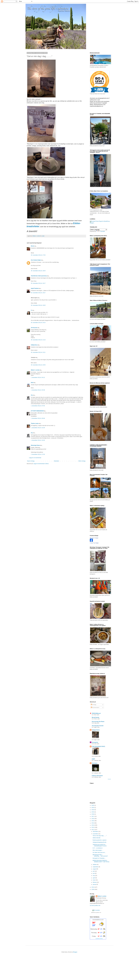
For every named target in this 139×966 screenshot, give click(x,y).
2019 (93, 812)
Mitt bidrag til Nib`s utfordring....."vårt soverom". (100, 855)
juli (94, 871)
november (95, 833)
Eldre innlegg (81, 461)
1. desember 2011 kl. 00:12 (38, 377)
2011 (93, 829)
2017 (93, 816)
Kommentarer (95, 707)
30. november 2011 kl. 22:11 (38, 352)
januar (94, 884)
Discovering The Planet (98, 721)
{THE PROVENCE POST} (98, 746)
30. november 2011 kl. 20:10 (38, 322)
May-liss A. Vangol (94, 537)
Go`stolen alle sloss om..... (99, 852)
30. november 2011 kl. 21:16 (38, 339)
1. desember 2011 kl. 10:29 (38, 427)
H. (31, 310)
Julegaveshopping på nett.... (100, 842)
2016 (93, 818)
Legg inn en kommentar (35, 457)
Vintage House (96, 730)
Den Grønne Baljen (36, 260)
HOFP (93, 759)
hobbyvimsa (34, 345)
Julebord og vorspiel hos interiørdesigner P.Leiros (100, 845)
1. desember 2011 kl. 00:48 (38, 390)
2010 (93, 887)
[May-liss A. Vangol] (91, 541)
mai (94, 875)
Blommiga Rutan (35, 445)
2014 (93, 823)
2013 (93, 825)
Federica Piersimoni (97, 775)
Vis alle (109, 779)
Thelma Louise (35, 423)
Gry (32, 395)
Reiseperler (95, 742)
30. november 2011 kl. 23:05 (38, 365)
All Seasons (34, 327)
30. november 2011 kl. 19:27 (38, 292)
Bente (32, 246)
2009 (93, 889)
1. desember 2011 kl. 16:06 (38, 440)
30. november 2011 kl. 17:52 (38, 255)
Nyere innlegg (30, 461)
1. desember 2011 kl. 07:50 (38, 405)
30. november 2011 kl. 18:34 (38, 270)
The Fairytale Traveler (98, 725)
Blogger (75, 952)
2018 (93, 814)
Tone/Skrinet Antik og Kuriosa (39, 276)
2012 (93, 827)
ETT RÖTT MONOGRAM (37, 411)
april (94, 878)
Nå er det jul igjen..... (98, 850)
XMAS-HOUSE (96, 838)
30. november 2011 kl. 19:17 (38, 283)
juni (94, 873)
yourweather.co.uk (97, 919)
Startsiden (56, 461)
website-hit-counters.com (96, 912)
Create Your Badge (94, 542)
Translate (102, 231)
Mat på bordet (95, 717)
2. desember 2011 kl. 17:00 (38, 454)
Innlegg (94, 704)
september (96, 866)
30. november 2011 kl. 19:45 (38, 305)
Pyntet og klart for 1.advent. (100, 840)
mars (94, 880)
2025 (93, 805)
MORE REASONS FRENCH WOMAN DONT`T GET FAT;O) (101, 861)
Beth (32, 382)
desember (95, 831)
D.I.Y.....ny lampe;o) (97, 848)
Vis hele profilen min (95, 905)
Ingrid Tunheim (35, 288)
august (95, 869)
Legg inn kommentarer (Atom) (41, 463)
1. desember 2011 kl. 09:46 (38, 418)
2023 (93, 809)
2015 (93, 820)
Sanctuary (94, 763)
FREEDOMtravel (96, 713)
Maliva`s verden (35, 370)
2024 (93, 807)
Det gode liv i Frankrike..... (99, 858)
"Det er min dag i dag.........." (100, 835)
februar (95, 882)
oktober (95, 864)
